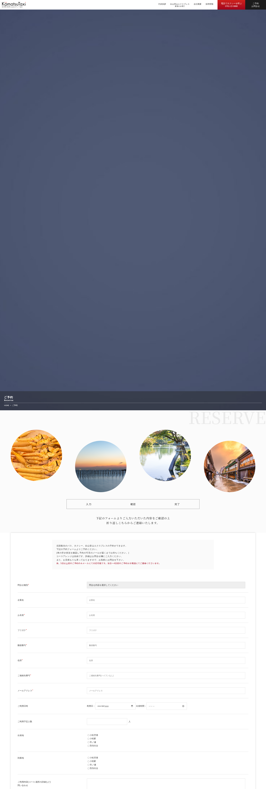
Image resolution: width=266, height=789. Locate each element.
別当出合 (94, 745)
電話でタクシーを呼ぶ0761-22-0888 (231, 4)
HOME (6, 405)
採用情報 (209, 4)
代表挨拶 (162, 4)
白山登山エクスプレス (180, 4)
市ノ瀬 (93, 742)
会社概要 (197, 4)
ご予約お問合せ (255, 4)
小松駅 (93, 738)
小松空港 (94, 735)
